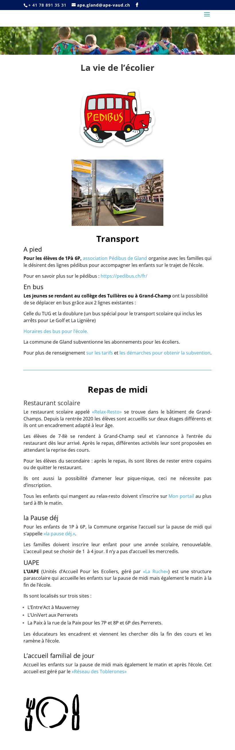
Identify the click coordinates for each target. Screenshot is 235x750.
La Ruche (155, 571)
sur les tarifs (99, 353)
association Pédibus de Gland (115, 258)
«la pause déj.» (59, 533)
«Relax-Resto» (107, 412)
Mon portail (181, 496)
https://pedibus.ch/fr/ (124, 276)
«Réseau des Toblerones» (99, 671)
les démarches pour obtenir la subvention (165, 353)
